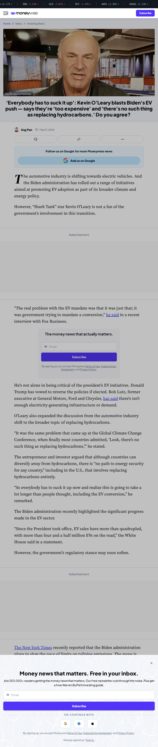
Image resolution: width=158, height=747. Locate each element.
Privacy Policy (126, 733)
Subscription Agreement (97, 733)
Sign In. (90, 740)
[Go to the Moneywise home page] (25, 13)
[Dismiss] (151, 663)
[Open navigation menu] (5, 13)
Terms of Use (74, 733)
